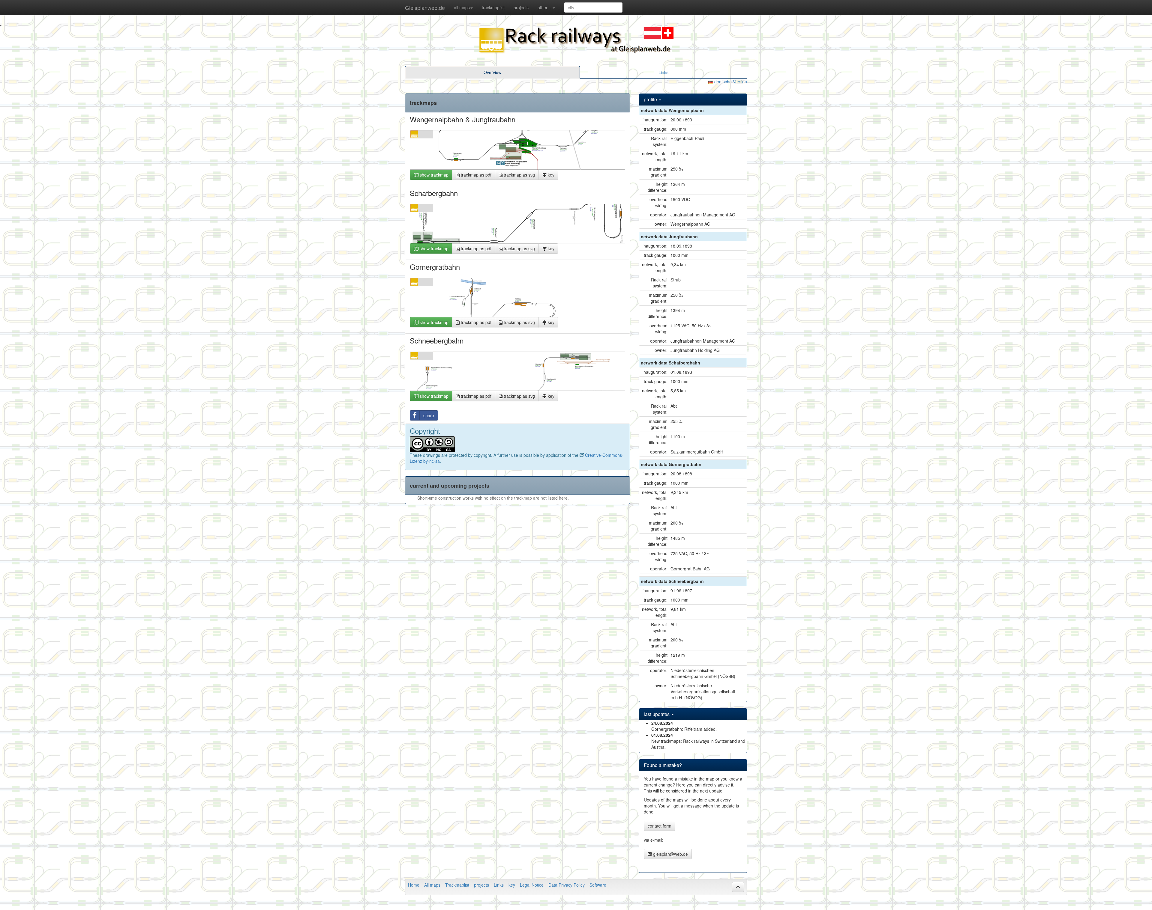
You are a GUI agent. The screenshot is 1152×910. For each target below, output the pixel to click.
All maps (432, 885)
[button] (738, 887)
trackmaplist (493, 7)
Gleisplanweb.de (425, 7)
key (550, 175)
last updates (657, 714)
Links (663, 72)
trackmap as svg (518, 175)
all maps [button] (462, 7)
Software (598, 885)
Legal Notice (532, 885)
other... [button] (545, 7)
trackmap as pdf (475, 175)
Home (413, 885)
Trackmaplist (457, 885)
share (428, 415)
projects (521, 7)
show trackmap (433, 175)
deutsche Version (730, 82)
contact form (659, 826)
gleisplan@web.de (670, 854)
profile (651, 99)
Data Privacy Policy (566, 885)
